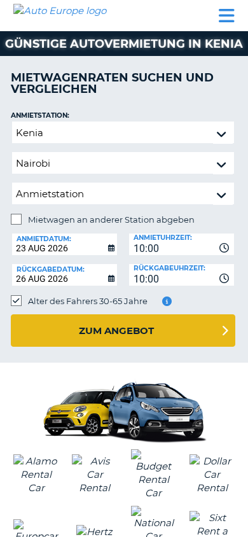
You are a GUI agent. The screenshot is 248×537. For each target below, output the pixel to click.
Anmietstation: (40, 115)
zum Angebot (116, 330)
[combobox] (181, 244)
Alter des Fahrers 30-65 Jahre (88, 301)
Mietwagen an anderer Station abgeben (111, 219)
